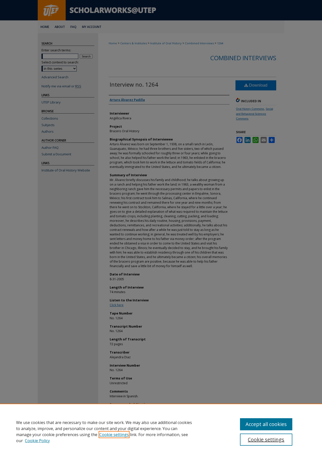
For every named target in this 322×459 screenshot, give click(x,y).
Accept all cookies (266, 424)
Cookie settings (114, 434)
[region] (161, 431)
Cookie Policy (37, 440)
